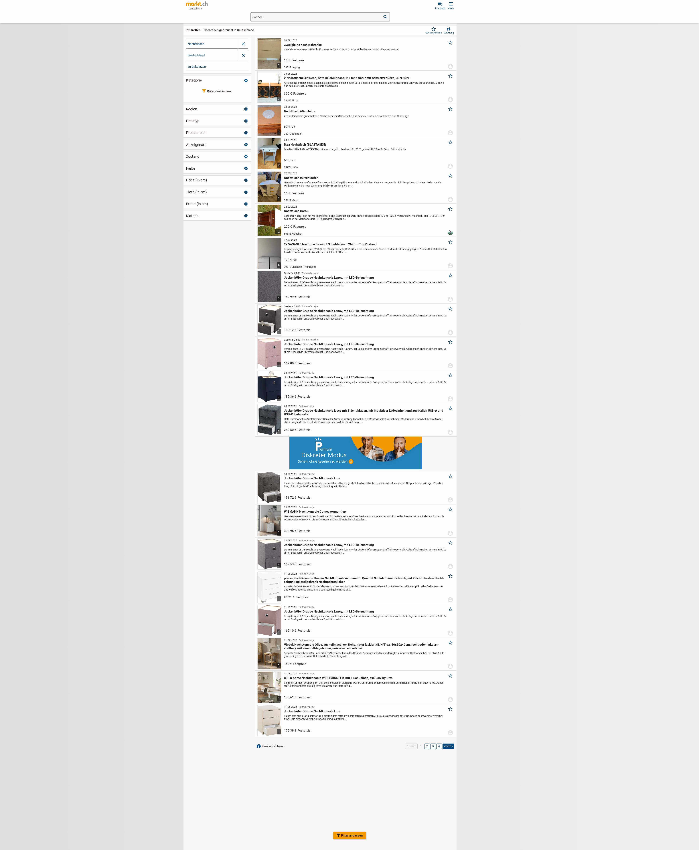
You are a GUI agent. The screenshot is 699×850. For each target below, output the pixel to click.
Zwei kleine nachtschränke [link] (303, 45)
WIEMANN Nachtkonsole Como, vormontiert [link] (315, 511)
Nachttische (196, 44)
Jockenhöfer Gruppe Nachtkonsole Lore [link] (312, 478)
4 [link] (439, 746)
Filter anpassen (352, 835)
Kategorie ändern (219, 91)
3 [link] (433, 746)
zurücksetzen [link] (197, 66)
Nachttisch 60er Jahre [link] (299, 111)
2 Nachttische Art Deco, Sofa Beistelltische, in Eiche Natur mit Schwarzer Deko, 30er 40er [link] (346, 78)
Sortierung (449, 32)
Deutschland (196, 55)
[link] (197, 3)
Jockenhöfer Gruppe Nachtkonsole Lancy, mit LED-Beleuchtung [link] (329, 277)
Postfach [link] (440, 8)
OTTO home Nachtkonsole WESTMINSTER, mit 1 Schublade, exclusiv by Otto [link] (338, 678)
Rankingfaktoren (273, 746)
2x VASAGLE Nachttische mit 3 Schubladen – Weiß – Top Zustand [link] (330, 244)
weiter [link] (447, 746)
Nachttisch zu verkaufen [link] (301, 178)
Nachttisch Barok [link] (296, 211)
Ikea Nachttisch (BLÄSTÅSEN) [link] (305, 144)
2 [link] (427, 746)
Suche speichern (434, 32)
